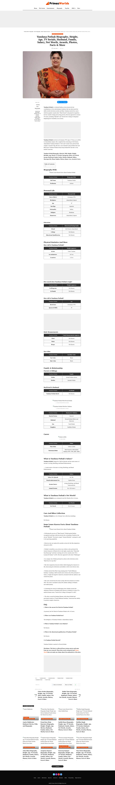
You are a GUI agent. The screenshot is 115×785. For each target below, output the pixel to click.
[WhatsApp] (75, 684)
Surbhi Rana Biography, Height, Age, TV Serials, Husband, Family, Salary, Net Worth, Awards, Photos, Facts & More (66, 726)
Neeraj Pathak (60, 678)
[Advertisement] (36, 19)
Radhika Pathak (69, 678)
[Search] (91, 8)
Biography (26, 717)
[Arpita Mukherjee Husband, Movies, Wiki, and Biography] (31, 714)
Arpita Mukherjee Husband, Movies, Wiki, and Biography (30, 724)
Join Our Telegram (63, 102)
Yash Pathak (47, 679)
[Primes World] (57, 3)
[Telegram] (79, 684)
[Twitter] (54, 774)
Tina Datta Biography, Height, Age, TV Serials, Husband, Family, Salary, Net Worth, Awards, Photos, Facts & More (84, 754)
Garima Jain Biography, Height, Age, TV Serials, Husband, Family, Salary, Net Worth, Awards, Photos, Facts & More (37, 116)
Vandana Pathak (39, 679)
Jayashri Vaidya (52, 678)
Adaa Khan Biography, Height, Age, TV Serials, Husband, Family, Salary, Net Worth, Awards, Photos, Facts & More (31, 754)
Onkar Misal (55, 48)
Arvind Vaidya (43, 678)
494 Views (61, 48)
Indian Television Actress (29, 718)
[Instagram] (56, 774)
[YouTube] (59, 774)
